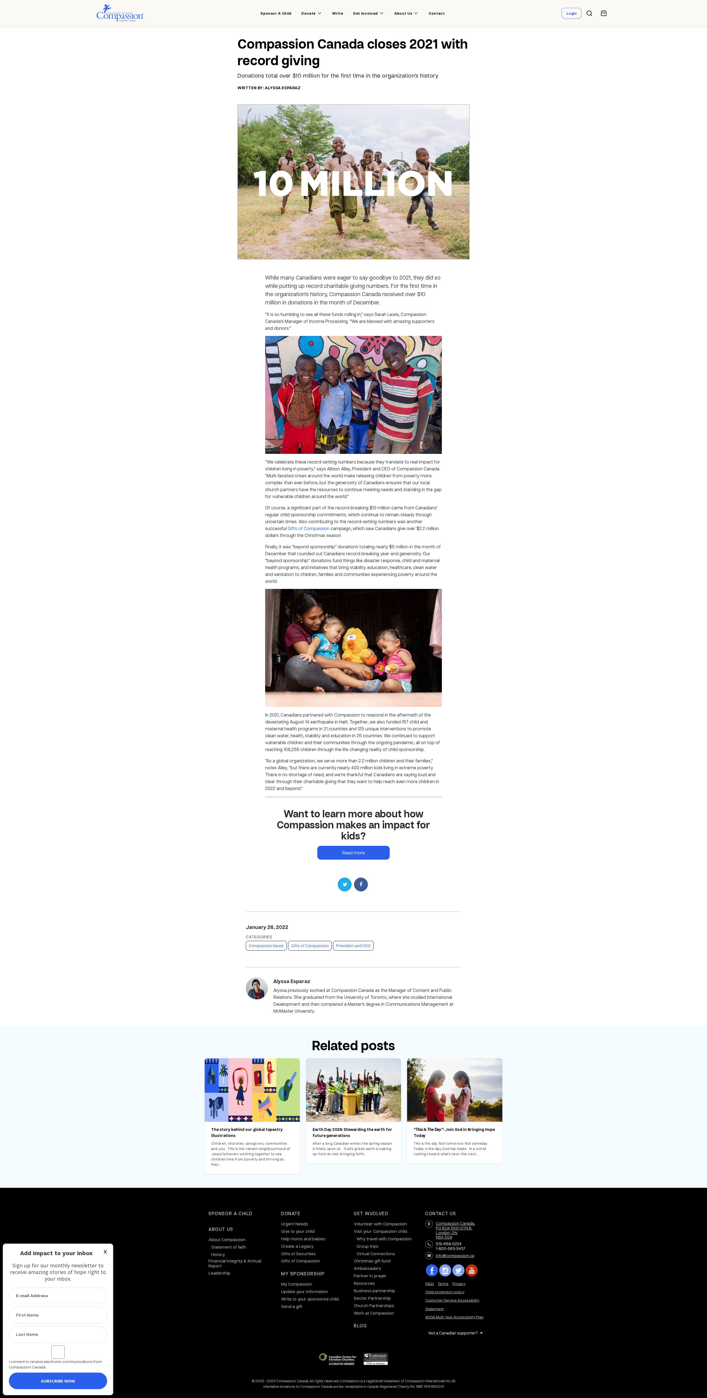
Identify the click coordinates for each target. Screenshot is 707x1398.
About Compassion (227, 1239)
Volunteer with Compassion (380, 1223)
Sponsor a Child (231, 1213)
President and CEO (353, 945)
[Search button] (589, 13)
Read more (353, 852)
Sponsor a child (275, 13)
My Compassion (296, 1283)
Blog (360, 1325)
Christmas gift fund (372, 1260)
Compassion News (266, 945)
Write (337, 13)
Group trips (367, 1246)
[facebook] (432, 1270)
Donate (308, 13)
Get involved (365, 13)
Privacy (458, 1283)
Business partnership (374, 1290)
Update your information (304, 1291)
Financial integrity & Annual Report (235, 1263)
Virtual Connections (376, 1253)
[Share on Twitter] (345, 884)
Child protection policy (444, 1291)
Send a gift (291, 1306)
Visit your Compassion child (380, 1231)
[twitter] (458, 1270)
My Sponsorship (303, 1273)
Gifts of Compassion (308, 528)
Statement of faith (228, 1246)
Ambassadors (367, 1268)
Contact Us (440, 1213)
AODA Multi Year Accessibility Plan (454, 1317)
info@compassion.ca (455, 1255)
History (218, 1254)
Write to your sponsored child (310, 1298)
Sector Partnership (372, 1298)
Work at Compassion (374, 1312)
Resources (364, 1283)
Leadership (219, 1272)
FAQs (429, 1283)
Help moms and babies (303, 1238)
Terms (443, 1283)
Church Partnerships (374, 1305)
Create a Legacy (297, 1246)
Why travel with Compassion (384, 1238)
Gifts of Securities (298, 1253)
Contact (437, 13)
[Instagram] (445, 1270)
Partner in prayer (370, 1275)
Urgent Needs (294, 1223)
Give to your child (298, 1231)
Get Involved (371, 1213)
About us (403, 13)
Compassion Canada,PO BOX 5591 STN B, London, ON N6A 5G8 (455, 1230)
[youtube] (472, 1270)
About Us (221, 1229)
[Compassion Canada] (120, 13)
